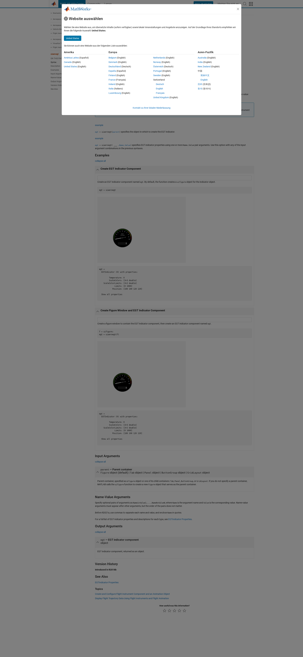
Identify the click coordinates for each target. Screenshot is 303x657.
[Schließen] (238, 9)
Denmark (113, 62)
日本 (200, 84)
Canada (68, 62)
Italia (111, 88)
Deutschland (115, 66)
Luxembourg (115, 93)
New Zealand (204, 66)
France (112, 79)
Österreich (158, 66)
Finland (112, 75)
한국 (200, 88)
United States (70, 66)
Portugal (157, 71)
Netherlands (159, 57)
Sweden (157, 75)
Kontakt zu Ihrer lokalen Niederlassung (151, 108)
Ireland (112, 84)
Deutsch (160, 84)
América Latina (71, 57)
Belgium (112, 57)
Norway (157, 62)
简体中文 (205, 75)
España (112, 71)
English (159, 88)
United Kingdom (161, 97)
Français (160, 93)
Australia (202, 57)
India (200, 62)
